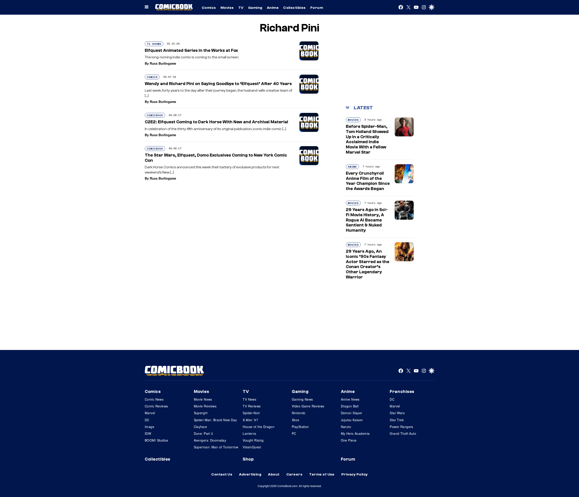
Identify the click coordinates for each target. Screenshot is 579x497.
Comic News (154, 399)
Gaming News (302, 399)
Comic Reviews (156, 406)
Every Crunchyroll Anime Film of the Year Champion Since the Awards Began (368, 181)
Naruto (346, 426)
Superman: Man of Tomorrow (216, 447)
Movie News (203, 399)
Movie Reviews (205, 406)
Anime (273, 8)
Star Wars (397, 413)
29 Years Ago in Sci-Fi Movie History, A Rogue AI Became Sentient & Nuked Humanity (367, 220)
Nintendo (298, 413)
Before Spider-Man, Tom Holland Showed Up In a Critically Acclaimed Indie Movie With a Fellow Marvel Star (367, 139)
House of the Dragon (258, 426)
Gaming (255, 8)
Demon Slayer (351, 413)
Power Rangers (401, 426)
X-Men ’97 (250, 420)
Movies (227, 8)
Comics (209, 8)
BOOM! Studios (156, 440)
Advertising (250, 474)
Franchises (402, 391)
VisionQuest (252, 447)
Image (149, 426)
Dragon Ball (350, 406)
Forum (316, 8)
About (273, 474)
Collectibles (294, 8)
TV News (249, 399)
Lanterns (249, 433)
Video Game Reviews (308, 406)
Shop (248, 459)
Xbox (295, 420)
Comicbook (155, 115)
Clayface (200, 426)
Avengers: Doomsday (210, 440)
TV (241, 8)
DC (147, 420)
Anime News (350, 399)
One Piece (349, 440)
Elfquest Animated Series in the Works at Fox (191, 50)
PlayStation (300, 426)
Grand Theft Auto (403, 433)
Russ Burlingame (163, 63)
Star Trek (397, 420)
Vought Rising (253, 440)
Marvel (150, 413)
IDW (148, 433)
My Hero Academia (355, 433)
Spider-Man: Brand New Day (215, 420)
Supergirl (201, 413)
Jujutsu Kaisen (352, 420)
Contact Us (221, 474)
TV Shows (154, 44)
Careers (294, 474)
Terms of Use (322, 474)
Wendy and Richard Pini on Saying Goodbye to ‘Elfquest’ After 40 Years (218, 83)
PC (294, 433)
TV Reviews (252, 406)
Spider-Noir (251, 413)
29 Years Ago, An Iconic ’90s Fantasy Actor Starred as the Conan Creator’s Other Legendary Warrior (367, 264)
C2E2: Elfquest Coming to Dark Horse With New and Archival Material (216, 121)
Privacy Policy (354, 474)
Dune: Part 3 (203, 433)
